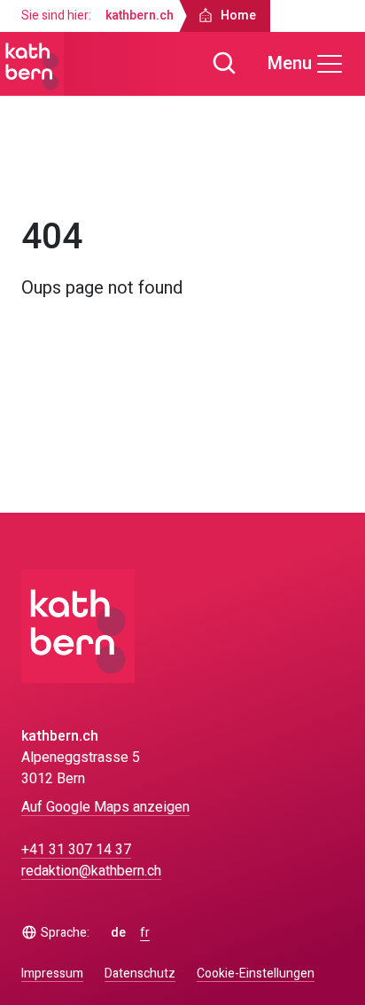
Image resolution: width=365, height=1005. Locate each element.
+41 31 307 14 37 (76, 849)
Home (55, 176)
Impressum (52, 973)
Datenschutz (140, 973)
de (118, 933)
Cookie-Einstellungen (256, 974)
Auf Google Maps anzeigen (105, 807)
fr (145, 933)
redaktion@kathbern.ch (91, 871)
